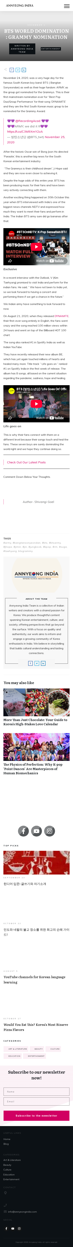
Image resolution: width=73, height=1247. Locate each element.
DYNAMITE (61, 316)
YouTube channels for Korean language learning (36, 966)
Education (14, 1056)
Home (7, 1139)
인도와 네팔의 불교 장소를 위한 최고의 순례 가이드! (36, 919)
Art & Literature (17, 1049)
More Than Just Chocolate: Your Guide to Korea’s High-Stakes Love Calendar (36, 709)
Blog (6, 1143)
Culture (55, 1049)
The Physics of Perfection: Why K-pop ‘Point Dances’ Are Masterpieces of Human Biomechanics (36, 756)
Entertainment (50, 49)
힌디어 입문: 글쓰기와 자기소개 (36, 872)
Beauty (39, 1049)
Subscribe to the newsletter (36, 1115)
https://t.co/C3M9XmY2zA (25, 131)
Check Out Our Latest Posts (26, 462)
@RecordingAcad (27, 121)
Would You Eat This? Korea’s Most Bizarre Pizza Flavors (36, 1014)
